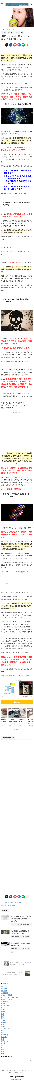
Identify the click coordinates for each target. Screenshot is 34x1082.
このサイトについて (10, 1070)
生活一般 (16, 903)
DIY (18, 1070)
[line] (23, 45)
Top (3, 1070)
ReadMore (17, 729)
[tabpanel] (17, 720)
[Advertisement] (17, 431)
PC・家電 (5, 903)
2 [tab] (16, 734)
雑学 (20, 903)
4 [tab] (19, 734)
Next (31, 720)
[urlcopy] (27, 45)
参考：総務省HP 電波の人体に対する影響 (15, 676)
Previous (2, 720)
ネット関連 (10, 903)
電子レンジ (17, 905)
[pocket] (15, 45)
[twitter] (6, 45)
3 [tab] (17, 734)
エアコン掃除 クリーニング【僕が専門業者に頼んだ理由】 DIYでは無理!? (21, 919)
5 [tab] (21, 734)
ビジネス (22, 1072)
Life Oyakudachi (17, 1077)
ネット (4, 905)
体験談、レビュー (25, 1070)
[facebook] (10, 45)
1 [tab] (14, 734)
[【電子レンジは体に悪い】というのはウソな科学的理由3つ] (19, 45)
